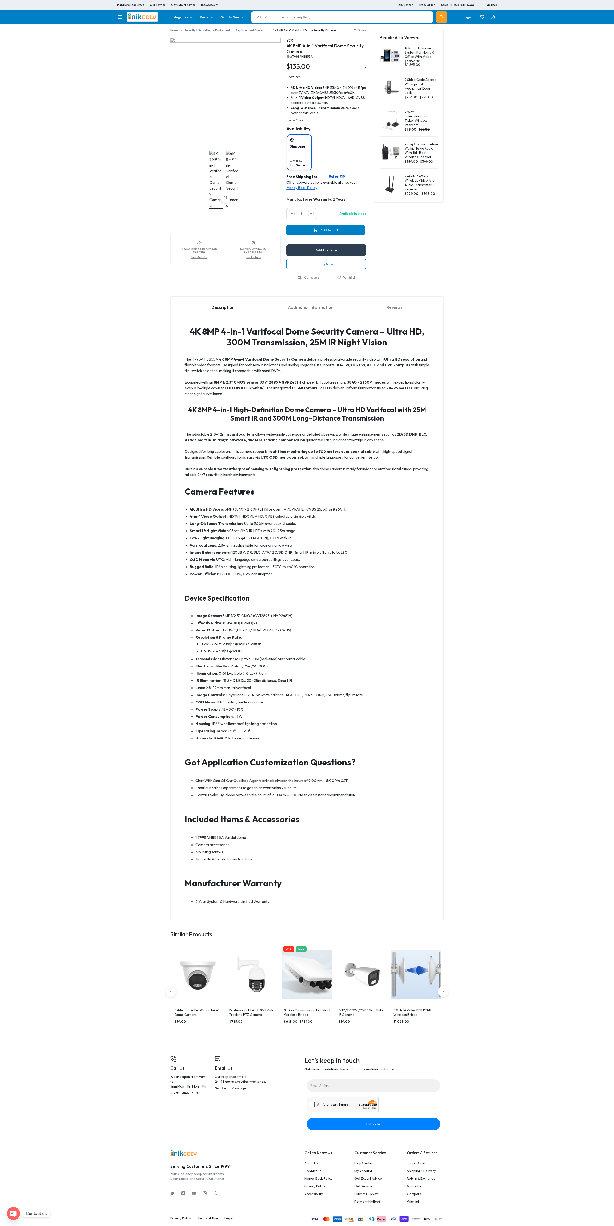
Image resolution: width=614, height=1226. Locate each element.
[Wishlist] (482, 17)
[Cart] (492, 17)
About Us (311, 1163)
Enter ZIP (337, 177)
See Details (199, 257)
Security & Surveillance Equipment (207, 30)
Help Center (405, 4)
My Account (363, 1171)
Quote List (415, 1186)
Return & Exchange (421, 1179)
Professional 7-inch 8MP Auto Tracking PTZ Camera (251, 1012)
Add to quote (326, 250)
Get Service (157, 4)
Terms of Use (208, 1218)
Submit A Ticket (366, 1194)
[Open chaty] (13, 1213)
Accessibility (313, 1194)
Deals (204, 17)
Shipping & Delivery (421, 1171)
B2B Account (209, 4)
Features (293, 77)
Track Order (427, 4)
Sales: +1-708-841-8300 (457, 4)
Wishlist (413, 1202)
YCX (289, 40)
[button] (359, 30)
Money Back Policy (301, 187)
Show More (295, 120)
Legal (228, 1218)
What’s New (230, 17)
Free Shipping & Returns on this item (199, 250)
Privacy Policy (314, 1186)
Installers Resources (130, 4)
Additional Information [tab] (310, 307)
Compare (414, 1194)
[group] (198, 974)
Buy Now (326, 264)
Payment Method (367, 1202)
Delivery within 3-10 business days (253, 250)
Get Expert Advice (183, 4)
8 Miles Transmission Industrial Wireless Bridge (307, 1012)
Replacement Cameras (251, 30)
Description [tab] (223, 307)
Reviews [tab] (395, 307)
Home (174, 30)
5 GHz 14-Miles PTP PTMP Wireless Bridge (412, 1012)
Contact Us (312, 1171)
